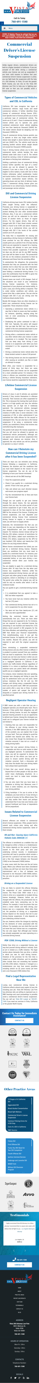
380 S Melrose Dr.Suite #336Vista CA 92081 (19, 1328)
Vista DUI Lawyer (22, 999)
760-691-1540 (19, 21)
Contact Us (19, 1021)
